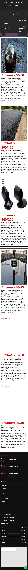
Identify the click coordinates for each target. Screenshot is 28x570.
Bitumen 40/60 (12, 75)
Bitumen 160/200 (13, 473)
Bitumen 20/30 (12, 423)
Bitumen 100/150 (13, 466)
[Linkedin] (19, 7)
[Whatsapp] (17, 7)
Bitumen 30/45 (12, 287)
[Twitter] (15, 7)
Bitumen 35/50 (12, 355)
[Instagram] (16, 7)
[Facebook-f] (13, 7)
